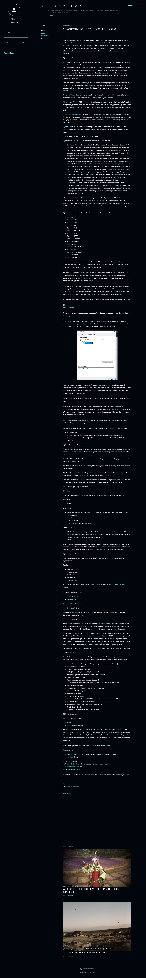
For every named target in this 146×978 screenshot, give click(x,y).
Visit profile (14, 22)
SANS (69, 722)
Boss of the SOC (107, 746)
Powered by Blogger (88, 968)
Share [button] (43, 25)
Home (51, 16)
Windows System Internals (73, 764)
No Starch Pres (72, 757)
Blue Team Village (73, 608)
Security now (71, 599)
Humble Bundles (72, 754)
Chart (126, 544)
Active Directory (68, 308)
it (41, 38)
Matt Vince (92, 972)
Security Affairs (114, 584)
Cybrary (66, 127)
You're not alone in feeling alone (85, 952)
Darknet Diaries (72, 597)
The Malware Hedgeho (75, 725)
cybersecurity (45, 35)
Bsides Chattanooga (107, 623)
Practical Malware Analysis (73, 766)
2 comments (71, 895)
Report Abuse (9, 53)
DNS (64, 305)
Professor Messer (69, 95)
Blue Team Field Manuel (72, 769)
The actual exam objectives (72, 114)
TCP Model (87, 273)
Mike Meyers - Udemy (70, 102)
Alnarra (14, 19)
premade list (98, 584)
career (43, 33)
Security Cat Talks (65, 6)
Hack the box (89, 746)
